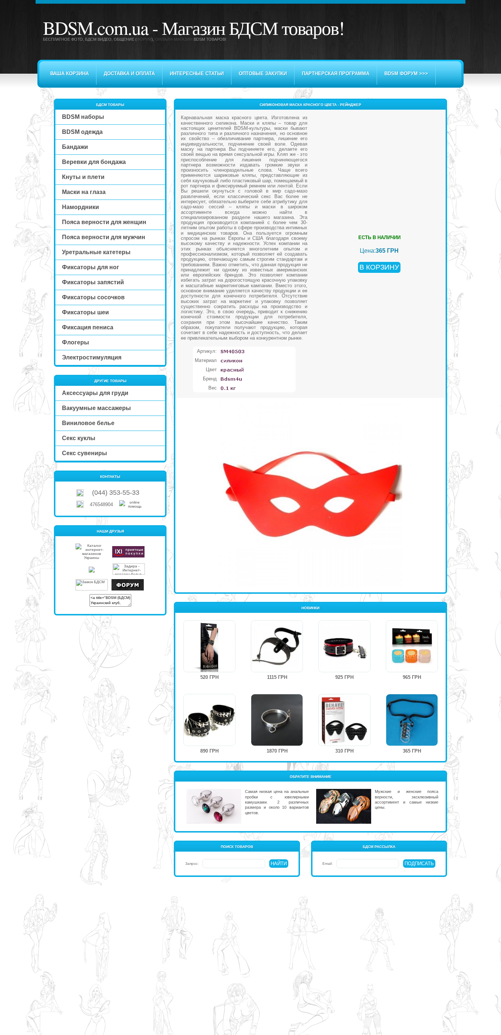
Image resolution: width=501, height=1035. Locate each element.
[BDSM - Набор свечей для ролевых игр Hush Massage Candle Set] (412, 670)
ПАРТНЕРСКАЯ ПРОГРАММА (335, 73)
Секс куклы (78, 438)
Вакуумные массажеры (96, 408)
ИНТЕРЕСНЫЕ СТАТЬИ (197, 73)
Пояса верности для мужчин (103, 237)
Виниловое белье (88, 423)
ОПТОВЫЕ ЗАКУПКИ (263, 73)
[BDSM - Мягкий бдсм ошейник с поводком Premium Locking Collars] (344, 670)
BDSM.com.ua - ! (193, 27)
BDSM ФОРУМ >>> (406, 73)
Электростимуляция (91, 357)
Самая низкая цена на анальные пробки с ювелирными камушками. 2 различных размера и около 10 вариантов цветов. (276, 802)
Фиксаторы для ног (90, 267)
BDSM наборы (83, 117)
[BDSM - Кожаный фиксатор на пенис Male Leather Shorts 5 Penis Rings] (412, 744)
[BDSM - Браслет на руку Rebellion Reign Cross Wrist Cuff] (209, 670)
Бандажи (75, 147)
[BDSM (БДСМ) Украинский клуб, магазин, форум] (127, 589)
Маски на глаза (84, 192)
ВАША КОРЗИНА (69, 73)
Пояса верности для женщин (104, 222)
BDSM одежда (82, 132)
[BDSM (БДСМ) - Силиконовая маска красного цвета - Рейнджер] (310, 586)
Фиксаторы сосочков (93, 297)
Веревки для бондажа (94, 162)
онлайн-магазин (174, 39)
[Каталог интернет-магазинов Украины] (92, 558)
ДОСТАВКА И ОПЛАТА (129, 73)
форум (144, 39)
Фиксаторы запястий (93, 282)
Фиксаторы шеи (85, 312)
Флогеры (75, 342)
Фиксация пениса (87, 327)
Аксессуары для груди (95, 393)
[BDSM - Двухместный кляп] (277, 670)
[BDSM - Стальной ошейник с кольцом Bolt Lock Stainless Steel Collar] (277, 744)
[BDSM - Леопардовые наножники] (209, 744)
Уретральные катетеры (96, 252)
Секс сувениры (84, 453)
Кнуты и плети (83, 177)
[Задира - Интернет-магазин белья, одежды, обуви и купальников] (129, 573)
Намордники (80, 207)
